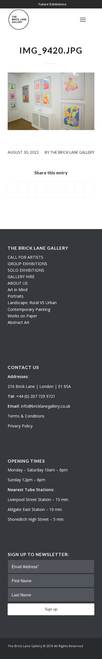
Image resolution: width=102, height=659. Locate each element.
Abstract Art (18, 322)
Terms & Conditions (26, 416)
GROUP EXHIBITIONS (27, 263)
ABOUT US (18, 283)
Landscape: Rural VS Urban (32, 302)
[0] (92, 19)
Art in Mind (17, 289)
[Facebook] (90, 652)
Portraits (16, 296)
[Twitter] (73, 652)
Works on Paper (22, 315)
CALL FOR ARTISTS (25, 257)
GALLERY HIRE (21, 276)
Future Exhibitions (52, 4)
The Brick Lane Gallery (72, 152)
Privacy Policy (20, 426)
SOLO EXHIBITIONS (26, 270)
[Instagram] (81, 652)
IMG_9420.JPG (51, 50)
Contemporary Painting (29, 309)
